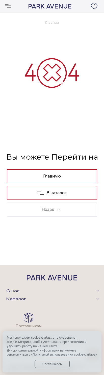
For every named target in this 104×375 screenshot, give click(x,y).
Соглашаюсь (52, 364)
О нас (12, 291)
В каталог (56, 192)
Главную (52, 176)
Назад (48, 209)
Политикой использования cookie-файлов (64, 354)
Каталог (16, 299)
